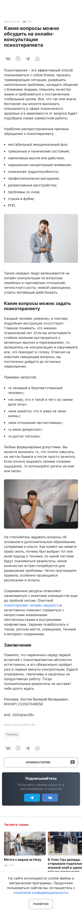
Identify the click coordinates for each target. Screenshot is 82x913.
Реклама (12, 734)
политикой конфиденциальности (41, 893)
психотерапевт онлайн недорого (31, 605)
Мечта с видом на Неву (22, 860)
